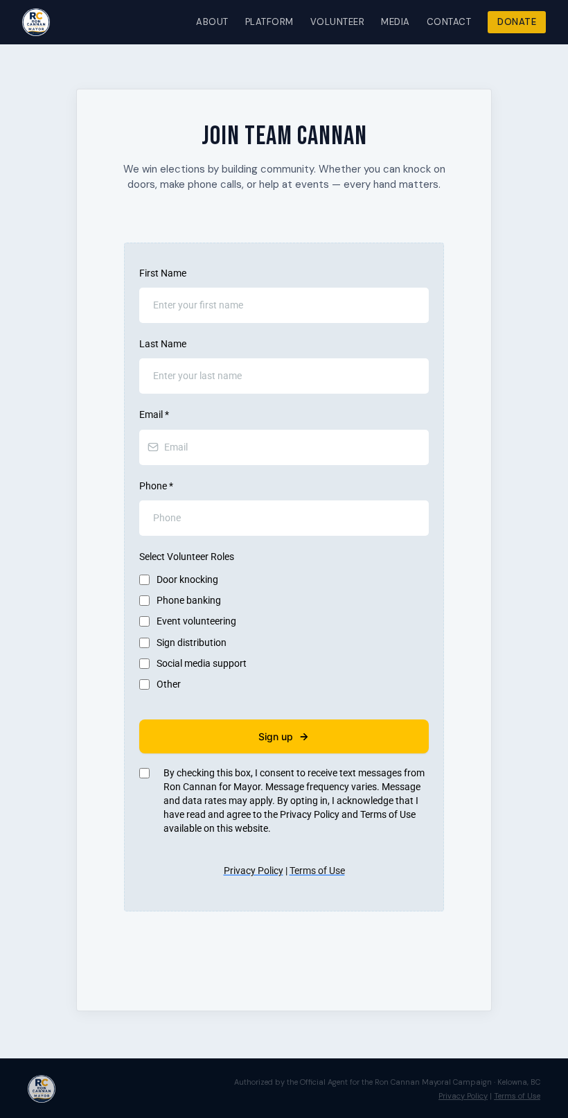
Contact (449, 22)
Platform (269, 22)
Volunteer (337, 22)
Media (395, 22)
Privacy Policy (463, 1096)
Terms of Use (517, 1096)
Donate (516, 22)
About (212, 22)
